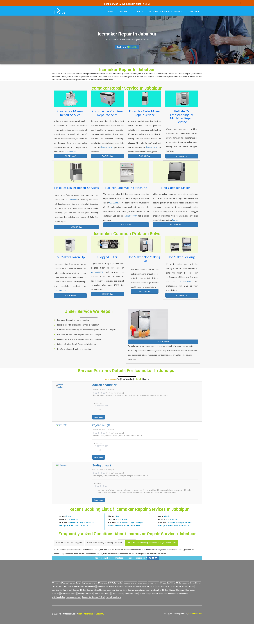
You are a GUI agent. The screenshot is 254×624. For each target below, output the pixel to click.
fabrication (191, 590)
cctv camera (79, 586)
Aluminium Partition (68, 593)
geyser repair (153, 583)
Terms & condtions (113, 597)
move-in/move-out (142, 590)
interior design (145, 593)
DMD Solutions (195, 613)
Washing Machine (68, 583)
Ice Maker (171, 583)
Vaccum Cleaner (130, 583)
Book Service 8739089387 (119, 4)
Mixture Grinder (182, 583)
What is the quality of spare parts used (104, 542)
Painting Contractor (86, 593)
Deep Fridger (68, 586)
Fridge (78, 583)
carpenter (137, 586)
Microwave (102, 583)
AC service (56, 583)
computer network (159, 593)
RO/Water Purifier (115, 583)
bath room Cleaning (114, 590)
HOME (109, 11)
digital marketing (58, 597)
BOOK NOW (70, 156)
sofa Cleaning (57, 590)
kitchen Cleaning (86, 590)
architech (55, 593)
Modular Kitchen (132, 593)
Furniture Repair (174, 586)
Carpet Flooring (118, 593)
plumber (128, 586)
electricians (119, 586)
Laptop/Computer (89, 583)
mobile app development (178, 593)
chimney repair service (105, 586)
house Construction (102, 593)
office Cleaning (100, 590)
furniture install (148, 586)
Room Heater (195, 583)
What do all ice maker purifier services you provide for (152, 542)
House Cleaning (188, 586)
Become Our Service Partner (93, 597)
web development (73, 597)
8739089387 (72, 152)
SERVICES (138, 11)
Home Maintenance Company (91, 614)
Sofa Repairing (161, 586)
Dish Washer (57, 586)
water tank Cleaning (71, 590)
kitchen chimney (168, 590)
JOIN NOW (153, 558)
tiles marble (180, 590)
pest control (156, 590)
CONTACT (194, 11)
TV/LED (163, 583)
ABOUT (123, 11)
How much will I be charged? (69, 542)
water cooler (90, 586)
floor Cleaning (128, 590)
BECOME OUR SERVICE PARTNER (165, 11)
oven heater (142, 583)
